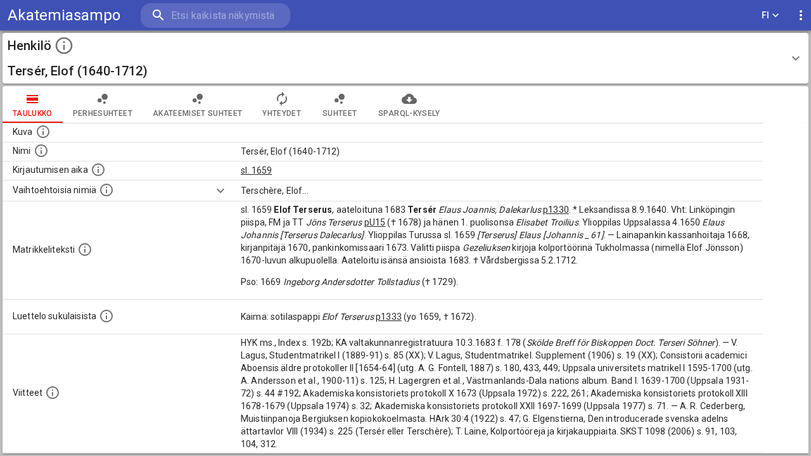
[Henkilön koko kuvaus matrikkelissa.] (85, 249)
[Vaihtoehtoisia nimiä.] (106, 190)
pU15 (375, 222)
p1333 (389, 317)
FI (766, 15)
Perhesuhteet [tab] (102, 113)
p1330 (556, 210)
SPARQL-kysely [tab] (409, 113)
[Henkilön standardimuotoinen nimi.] (41, 151)
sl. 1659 (256, 170)
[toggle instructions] (64, 45)
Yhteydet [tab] (281, 113)
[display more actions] (801, 15)
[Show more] (220, 190)
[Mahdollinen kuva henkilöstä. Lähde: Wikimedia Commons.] (43, 132)
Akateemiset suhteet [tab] (198, 113)
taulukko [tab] (33, 113)
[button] (405, 58)
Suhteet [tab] (339, 113)
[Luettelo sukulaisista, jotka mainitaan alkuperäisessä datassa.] (106, 316)
